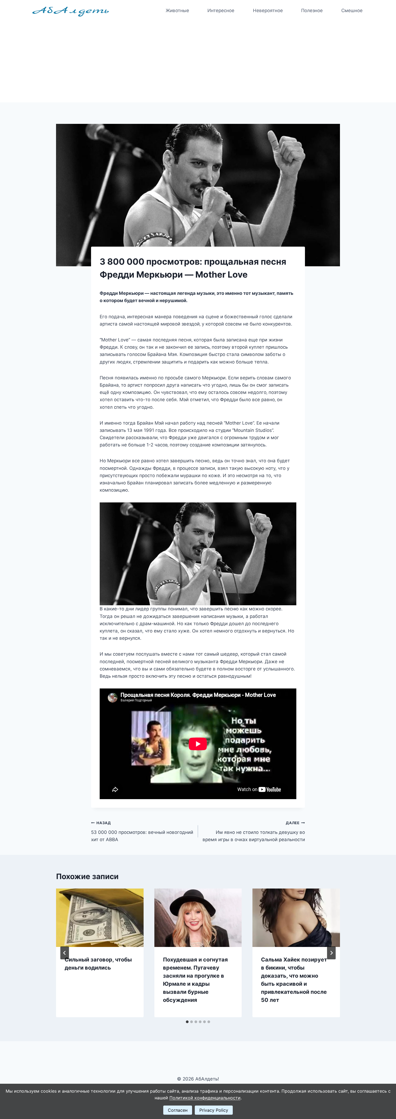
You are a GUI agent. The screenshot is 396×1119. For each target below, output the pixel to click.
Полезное (312, 10)
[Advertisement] (198, 62)
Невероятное (268, 10)
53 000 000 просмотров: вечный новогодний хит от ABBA (142, 831)
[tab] (187, 1021)
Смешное (352, 10)
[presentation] (100, 918)
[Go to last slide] (64, 952)
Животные (177, 10)
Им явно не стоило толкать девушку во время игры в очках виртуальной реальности (254, 831)
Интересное (220, 10)
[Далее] (331, 952)
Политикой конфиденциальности (205, 1097)
